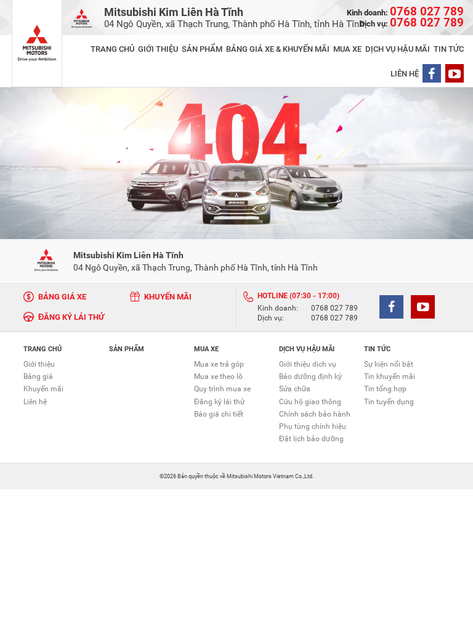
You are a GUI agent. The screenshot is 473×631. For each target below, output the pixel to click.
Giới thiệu (39, 364)
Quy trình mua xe (222, 389)
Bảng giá (38, 376)
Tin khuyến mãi (389, 376)
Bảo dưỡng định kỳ (310, 376)
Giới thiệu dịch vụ (307, 364)
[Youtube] (454, 73)
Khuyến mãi (43, 389)
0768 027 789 (334, 308)
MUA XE (347, 49)
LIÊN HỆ (404, 73)
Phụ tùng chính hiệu (312, 426)
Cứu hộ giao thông (310, 401)
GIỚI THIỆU (158, 49)
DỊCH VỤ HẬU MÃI (397, 49)
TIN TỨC (449, 49)
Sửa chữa (294, 389)
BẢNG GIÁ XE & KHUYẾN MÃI (277, 49)
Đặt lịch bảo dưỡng (311, 438)
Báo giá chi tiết (218, 414)
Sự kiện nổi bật (388, 364)
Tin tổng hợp (385, 389)
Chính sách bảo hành (314, 414)
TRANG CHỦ (112, 49)
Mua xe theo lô (218, 376)
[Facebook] (431, 73)
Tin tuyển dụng (389, 401)
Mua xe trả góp (219, 364)
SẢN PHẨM (202, 49)
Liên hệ (35, 401)
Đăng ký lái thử (219, 401)
